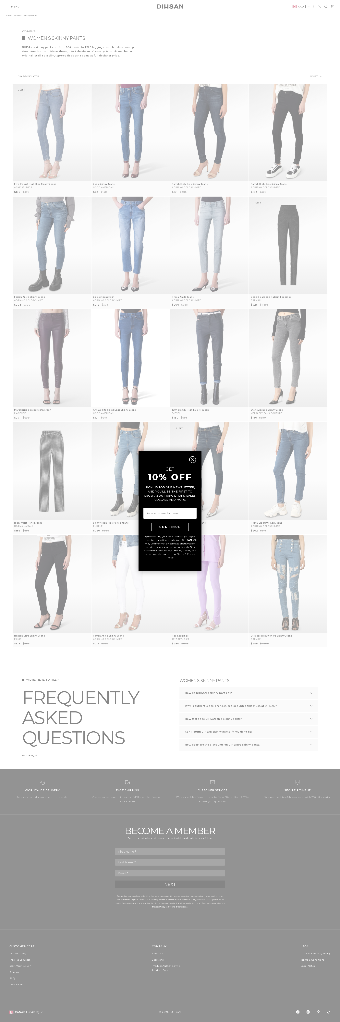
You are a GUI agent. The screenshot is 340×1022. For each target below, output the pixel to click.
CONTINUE (170, 527)
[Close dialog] (193, 460)
